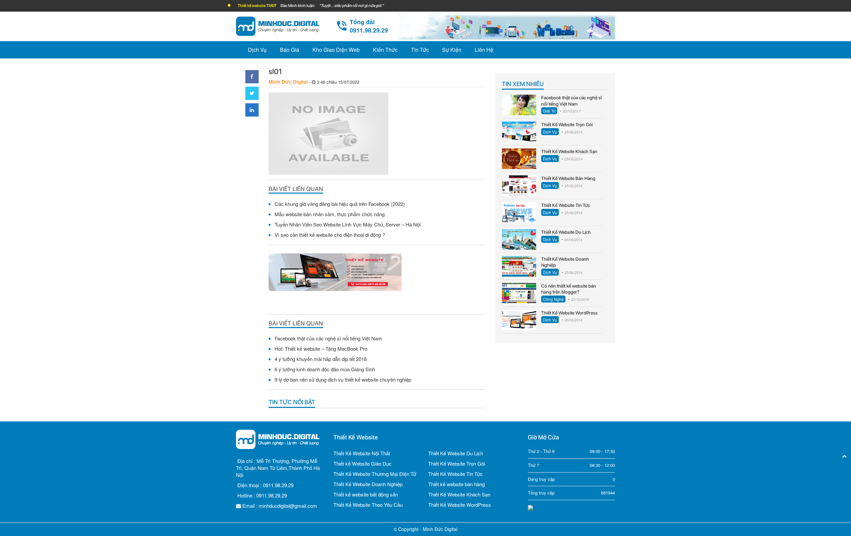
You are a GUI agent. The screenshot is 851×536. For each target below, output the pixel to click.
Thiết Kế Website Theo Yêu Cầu (368, 504)
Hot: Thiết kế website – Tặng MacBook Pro (321, 348)
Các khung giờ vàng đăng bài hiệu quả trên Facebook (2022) (340, 203)
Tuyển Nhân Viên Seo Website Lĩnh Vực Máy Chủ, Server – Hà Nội (348, 224)
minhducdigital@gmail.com (288, 505)
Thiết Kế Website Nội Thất (361, 453)
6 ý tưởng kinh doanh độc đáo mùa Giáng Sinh (325, 369)
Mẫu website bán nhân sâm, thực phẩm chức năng (330, 214)
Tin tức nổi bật (292, 402)
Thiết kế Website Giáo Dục (362, 463)
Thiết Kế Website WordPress (459, 504)
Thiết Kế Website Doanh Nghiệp (368, 484)
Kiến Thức (385, 49)
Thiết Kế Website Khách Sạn (459, 494)
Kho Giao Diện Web (336, 49)
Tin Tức (420, 49)
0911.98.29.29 (278, 485)
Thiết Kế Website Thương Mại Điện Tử (374, 473)
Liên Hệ (484, 49)
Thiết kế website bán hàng (456, 484)
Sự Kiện (451, 49)
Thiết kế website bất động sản (365, 494)
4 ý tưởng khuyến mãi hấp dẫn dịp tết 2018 (321, 358)
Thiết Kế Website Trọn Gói (456, 463)
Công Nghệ (553, 299)
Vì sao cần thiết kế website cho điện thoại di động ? (330, 234)
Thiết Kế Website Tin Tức (455, 473)
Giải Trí (549, 111)
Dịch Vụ (257, 49)
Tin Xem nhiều (523, 83)
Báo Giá (289, 49)
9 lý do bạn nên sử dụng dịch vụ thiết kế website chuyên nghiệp (343, 379)
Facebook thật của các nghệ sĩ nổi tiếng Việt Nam (328, 338)
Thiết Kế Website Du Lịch (455, 453)
